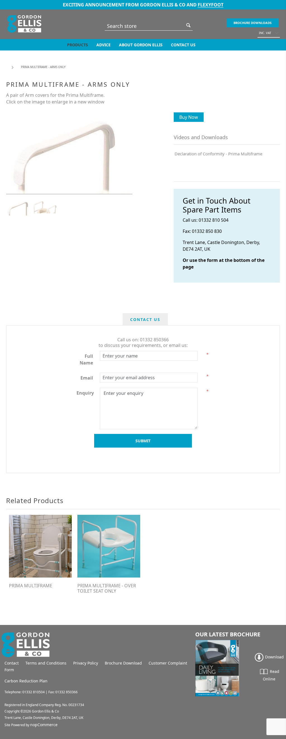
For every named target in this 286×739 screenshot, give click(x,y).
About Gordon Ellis (141, 44)
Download (274, 657)
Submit (143, 440)
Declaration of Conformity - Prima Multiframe (218, 153)
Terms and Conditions (45, 663)
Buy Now (188, 117)
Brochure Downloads (252, 23)
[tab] (145, 319)
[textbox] (144, 25)
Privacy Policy (85, 663)
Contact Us (183, 44)
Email (86, 378)
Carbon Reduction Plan (25, 681)
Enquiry (85, 393)
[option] (19, 208)
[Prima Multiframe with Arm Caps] (40, 546)
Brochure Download (123, 663)
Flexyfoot (210, 5)
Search (188, 25)
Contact (11, 663)
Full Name (86, 359)
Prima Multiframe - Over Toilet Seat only (106, 588)
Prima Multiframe (30, 585)
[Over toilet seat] (108, 546)
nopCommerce (44, 724)
